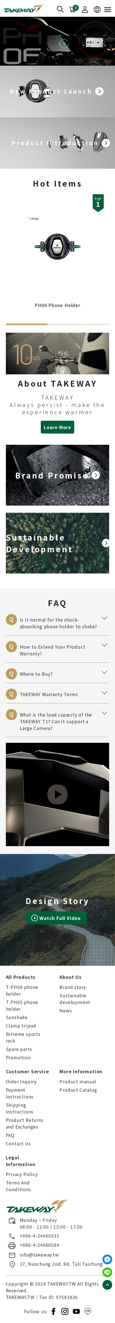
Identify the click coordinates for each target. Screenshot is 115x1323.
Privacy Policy (22, 1174)
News (65, 1010)
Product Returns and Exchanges (25, 1123)
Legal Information (20, 1160)
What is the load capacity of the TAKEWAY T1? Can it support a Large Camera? (59, 720)
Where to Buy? (59, 672)
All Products (21, 977)
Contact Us (18, 1143)
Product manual (77, 1081)
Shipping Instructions (20, 1108)
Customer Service (27, 1071)
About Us (70, 977)
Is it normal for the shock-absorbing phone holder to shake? (59, 622)
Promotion (18, 1057)
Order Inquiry (21, 1081)
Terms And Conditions (18, 1186)
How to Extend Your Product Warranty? (59, 649)
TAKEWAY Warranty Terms (59, 693)
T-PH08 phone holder (22, 990)
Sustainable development (74, 998)
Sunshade (17, 1017)
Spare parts (19, 1049)
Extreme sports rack (23, 1037)
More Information (80, 1071)
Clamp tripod (21, 1025)
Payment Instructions (20, 1093)
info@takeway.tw (39, 1254)
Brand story (72, 987)
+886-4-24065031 (39, 1235)
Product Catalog (78, 1089)
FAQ (10, 1135)
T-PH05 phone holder (22, 1005)
